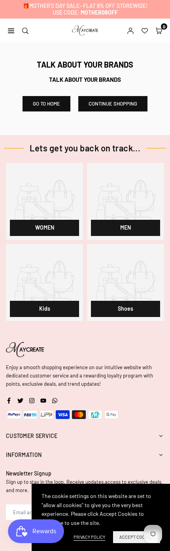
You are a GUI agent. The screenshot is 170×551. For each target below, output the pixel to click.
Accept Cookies (136, 537)
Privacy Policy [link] (89, 537)
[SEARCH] (25, 30)
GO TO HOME (46, 103)
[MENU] (11, 30)
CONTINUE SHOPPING (113, 103)
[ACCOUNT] (130, 30)
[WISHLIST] (145, 30)
